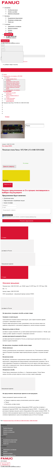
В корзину (6, 180)
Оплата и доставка (12, 12)
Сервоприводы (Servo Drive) (12, 81)
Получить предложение (26, 221)
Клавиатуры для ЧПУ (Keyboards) (11, 93)
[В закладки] (32, 116)
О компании (7, 24)
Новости (10, 32)
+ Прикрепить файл (7, 215)
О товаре (4, 237)
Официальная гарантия (8, 264)
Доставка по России (7, 251)
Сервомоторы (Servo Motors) (12, 83)
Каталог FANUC (29, 78)
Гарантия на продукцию (13, 13)
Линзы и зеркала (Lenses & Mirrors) (12, 96)
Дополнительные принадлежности (10, 100)
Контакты (10, 30)
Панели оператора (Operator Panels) (13, 106)
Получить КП (8, 34)
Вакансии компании (13, 28)
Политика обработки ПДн (30, 216)
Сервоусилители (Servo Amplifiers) (13, 96)
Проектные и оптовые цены (14, 20)
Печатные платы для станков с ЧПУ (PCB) (13, 90)
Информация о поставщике (14, 26)
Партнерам (7, 16)
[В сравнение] (11, 116)
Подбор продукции (13, 10)
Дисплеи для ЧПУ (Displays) (12, 84)
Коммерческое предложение (15, 18)
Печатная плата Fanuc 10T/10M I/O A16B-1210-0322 (16, 420)
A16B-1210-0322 (33, 420)
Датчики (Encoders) (10, 98)
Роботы (7, 77)
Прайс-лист (11, 22)
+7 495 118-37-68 (11, 36)
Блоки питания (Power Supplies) (13, 86)
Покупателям (7, 7)
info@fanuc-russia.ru (11, 37)
